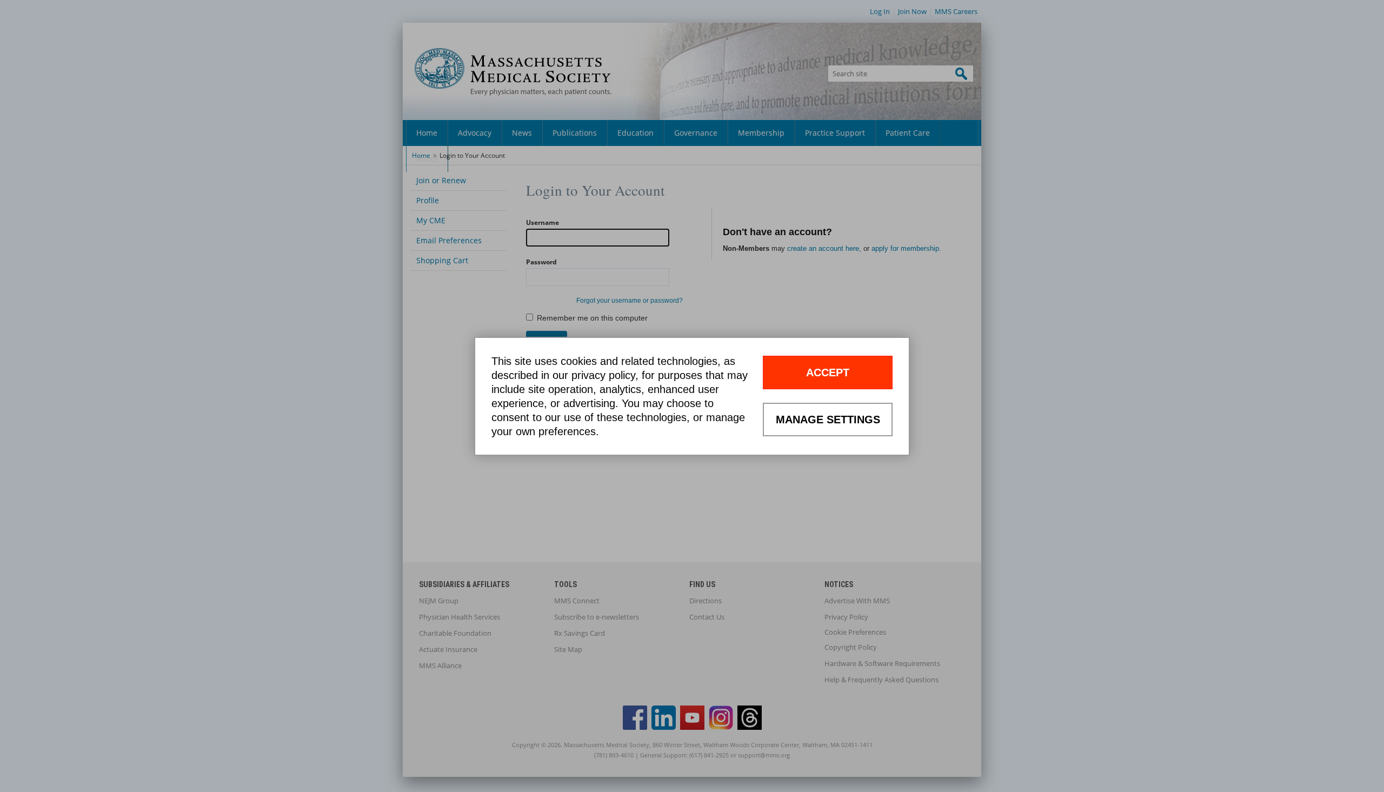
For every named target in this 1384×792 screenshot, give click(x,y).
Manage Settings (828, 419)
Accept (827, 372)
